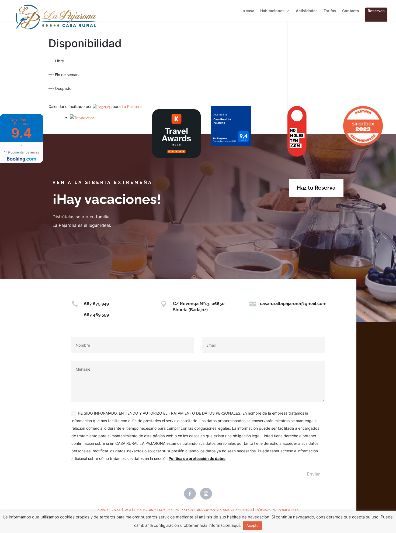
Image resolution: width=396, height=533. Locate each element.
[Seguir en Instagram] (206, 494)
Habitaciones (272, 11)
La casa (247, 11)
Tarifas (330, 11)
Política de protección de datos (197, 458)
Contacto (350, 11)
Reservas (376, 10)
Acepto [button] (252, 525)
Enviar (313, 474)
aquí (235, 525)
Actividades (307, 11)
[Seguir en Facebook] (190, 494)
